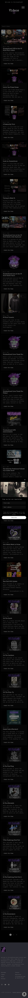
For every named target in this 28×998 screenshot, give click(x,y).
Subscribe (14, 517)
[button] (25, 480)
